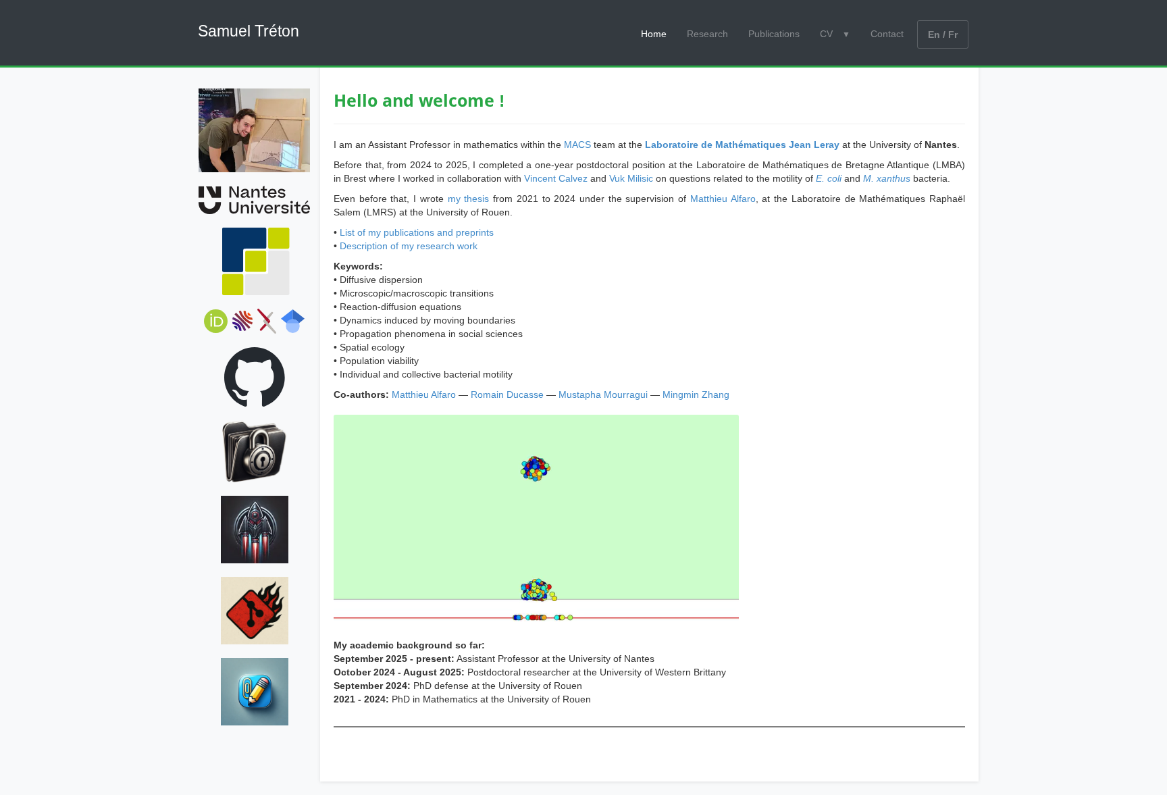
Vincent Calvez (556, 178)
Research (707, 33)
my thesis (469, 198)
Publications (774, 33)
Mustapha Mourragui (603, 394)
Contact (887, 33)
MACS (577, 144)
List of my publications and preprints (417, 232)
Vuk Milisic (631, 178)
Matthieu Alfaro (723, 198)
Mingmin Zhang (696, 394)
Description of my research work (408, 245)
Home (654, 33)
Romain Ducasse (507, 394)
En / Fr (943, 34)
